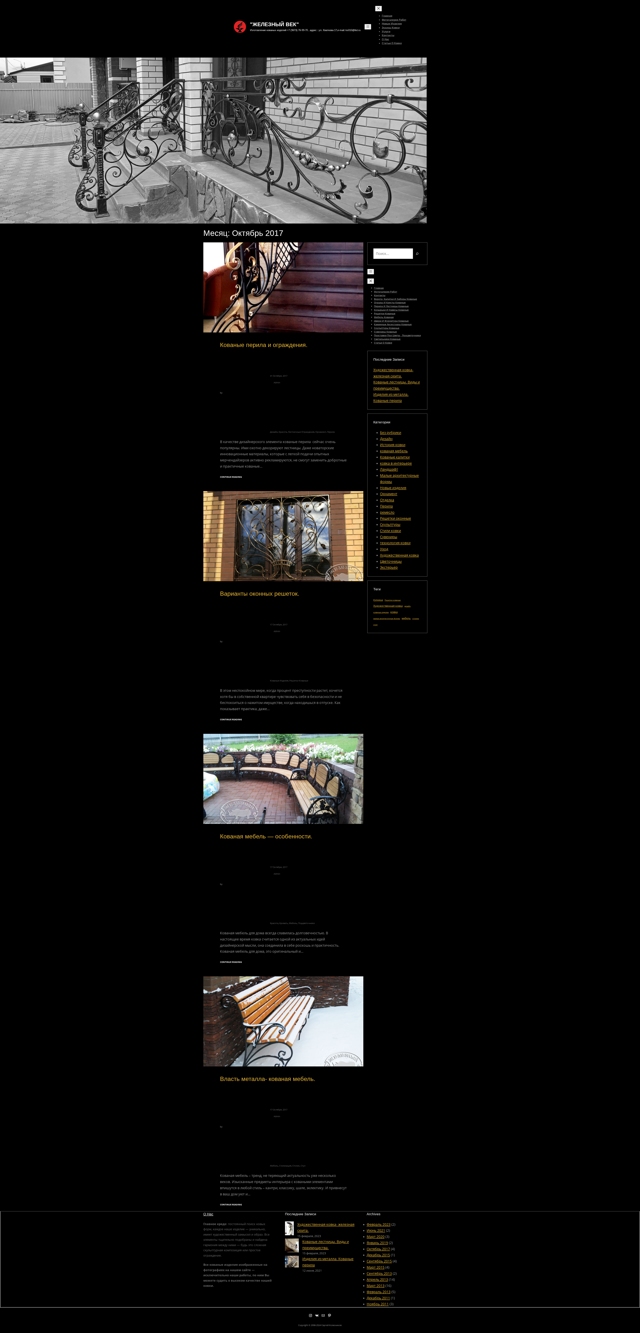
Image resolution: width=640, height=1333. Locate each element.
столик (296, 1165)
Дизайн (386, 438)
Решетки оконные (395, 518)
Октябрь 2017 (378, 1249)
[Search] (417, 253)
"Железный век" (274, 24)
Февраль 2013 (378, 1291)
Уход (384, 549)
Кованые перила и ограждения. (264, 344)
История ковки (392, 444)
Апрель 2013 (377, 1279)
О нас (208, 1214)
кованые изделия (279, 680)
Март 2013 (375, 1285)
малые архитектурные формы (386, 618)
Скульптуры (390, 524)
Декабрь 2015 (378, 1255)
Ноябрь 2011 (378, 1304)
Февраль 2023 (378, 1224)
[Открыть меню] (367, 27)
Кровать (283, 923)
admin (277, 382)
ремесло (387, 512)
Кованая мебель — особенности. (266, 836)
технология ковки (395, 542)
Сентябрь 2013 (379, 1273)
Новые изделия (393, 487)
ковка (394, 612)
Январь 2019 (377, 1242)
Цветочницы (391, 561)
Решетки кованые (298, 680)
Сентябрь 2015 (379, 1261)
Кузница (378, 600)
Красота (283, 431)
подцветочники (306, 923)
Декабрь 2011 (378, 1298)
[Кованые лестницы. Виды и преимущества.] (292, 1246)
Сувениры (388, 536)
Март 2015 (375, 1267)
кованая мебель (394, 451)
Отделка (387, 500)
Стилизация (285, 1165)
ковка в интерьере (396, 463)
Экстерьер (389, 567)
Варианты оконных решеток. (259, 593)
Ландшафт (389, 469)
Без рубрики (390, 432)
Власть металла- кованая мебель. (267, 1078)
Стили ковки (390, 530)
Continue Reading (231, 476)
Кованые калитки (395, 457)
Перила (331, 431)
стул (303, 1165)
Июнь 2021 (376, 1230)
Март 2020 (375, 1236)
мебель (293, 923)
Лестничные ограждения (301, 431)
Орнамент (320, 431)
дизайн (274, 431)
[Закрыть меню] (378, 8)
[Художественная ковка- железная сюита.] (289, 1229)
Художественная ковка (399, 555)
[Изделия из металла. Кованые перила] (292, 1262)
